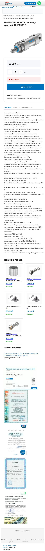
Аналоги (16, 107)
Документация (27, 107)
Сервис (18, 539)
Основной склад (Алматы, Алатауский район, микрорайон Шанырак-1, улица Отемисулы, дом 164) (21, 354)
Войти (5, 545)
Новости (3, 539)
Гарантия (33, 539)
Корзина (5, 548)
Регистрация (12, 545)
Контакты (41, 539)
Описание (7, 107)
